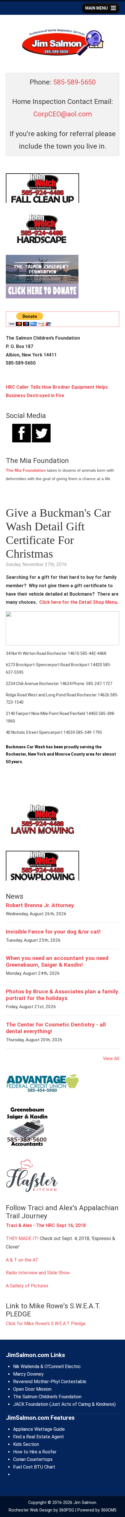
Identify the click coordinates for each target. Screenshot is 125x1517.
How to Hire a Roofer (34, 1452)
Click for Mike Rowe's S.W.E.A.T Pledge (46, 1323)
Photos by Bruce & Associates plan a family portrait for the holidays (62, 994)
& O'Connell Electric (60, 1366)
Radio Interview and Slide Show (38, 1272)
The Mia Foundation (26, 470)
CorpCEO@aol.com (62, 114)
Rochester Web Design (30, 1510)
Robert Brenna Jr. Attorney (40, 905)
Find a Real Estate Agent (38, 1436)
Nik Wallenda (26, 1366)
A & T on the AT (22, 1260)
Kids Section (26, 1444)
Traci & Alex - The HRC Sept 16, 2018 (46, 1225)
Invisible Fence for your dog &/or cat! (53, 931)
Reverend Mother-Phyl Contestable (49, 1381)
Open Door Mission (32, 1389)
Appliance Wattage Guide (39, 1429)
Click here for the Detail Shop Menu (78, 602)
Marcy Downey (28, 1374)
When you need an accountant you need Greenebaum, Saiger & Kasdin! (57, 961)
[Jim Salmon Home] (62, 43)
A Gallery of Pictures (27, 1286)
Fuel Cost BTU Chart (34, 1467)
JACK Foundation (30, 1404)
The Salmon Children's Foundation (47, 1396)
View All (111, 1058)
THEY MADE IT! (22, 1238)
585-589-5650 (74, 82)
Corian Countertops (33, 1459)
